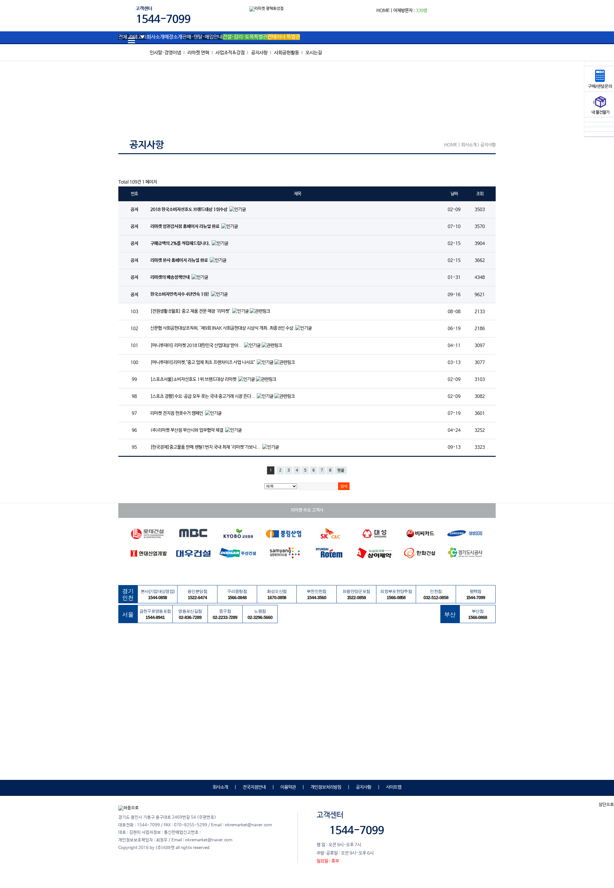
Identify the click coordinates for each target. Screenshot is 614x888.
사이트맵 (393, 787)
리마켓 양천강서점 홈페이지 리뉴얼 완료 (185, 226)
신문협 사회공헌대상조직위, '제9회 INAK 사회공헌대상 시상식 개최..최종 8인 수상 (222, 328)
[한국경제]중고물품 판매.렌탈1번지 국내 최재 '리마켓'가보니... (205, 447)
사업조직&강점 (230, 52)
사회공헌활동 (286, 52)
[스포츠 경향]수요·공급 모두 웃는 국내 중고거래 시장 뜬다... (203, 396)
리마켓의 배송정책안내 (170, 277)
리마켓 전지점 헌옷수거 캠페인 (177, 413)
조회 (479, 193)
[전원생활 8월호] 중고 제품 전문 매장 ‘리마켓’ (190, 311)
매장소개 (173, 37)
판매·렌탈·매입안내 (202, 37)
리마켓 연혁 (198, 52)
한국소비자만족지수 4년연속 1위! (180, 294)
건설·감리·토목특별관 (245, 37)
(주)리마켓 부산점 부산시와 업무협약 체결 (187, 430)
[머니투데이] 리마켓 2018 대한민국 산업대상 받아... (196, 345)
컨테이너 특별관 (283, 37)
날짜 (454, 193)
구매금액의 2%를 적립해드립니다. (180, 243)
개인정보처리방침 (326, 787)
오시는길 (313, 52)
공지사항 (259, 52)
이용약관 (288, 787)
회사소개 (155, 37)
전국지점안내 (254, 787)
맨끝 (340, 470)
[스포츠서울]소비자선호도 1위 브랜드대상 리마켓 (193, 379)
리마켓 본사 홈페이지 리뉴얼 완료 (179, 260)
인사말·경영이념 (165, 52)
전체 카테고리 (132, 37)
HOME (383, 10)
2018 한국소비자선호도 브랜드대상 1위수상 (189, 209)
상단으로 (606, 804)
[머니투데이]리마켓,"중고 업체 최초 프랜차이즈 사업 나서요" (203, 362)
